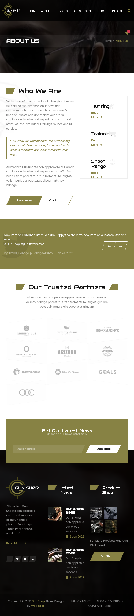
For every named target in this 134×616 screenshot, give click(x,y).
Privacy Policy (81, 601)
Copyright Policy (99, 606)
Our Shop (55, 200)
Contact (115, 11)
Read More (24, 200)
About (46, 11)
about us (121, 41)
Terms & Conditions (110, 601)
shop (88, 11)
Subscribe (103, 449)
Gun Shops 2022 (75, 510)
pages (76, 11)
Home (33, 11)
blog (100, 11)
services (61, 11)
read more (14, 543)
